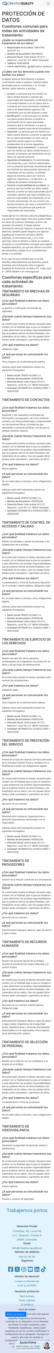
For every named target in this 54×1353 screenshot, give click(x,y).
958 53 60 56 (27, 1256)
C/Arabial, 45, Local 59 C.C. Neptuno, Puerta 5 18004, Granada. (27, 1235)
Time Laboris (27, 1300)
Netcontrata (27, 1296)
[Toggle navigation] (48, 3)
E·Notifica (27, 1304)
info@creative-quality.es (27, 1248)
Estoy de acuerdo (16, 1314)
